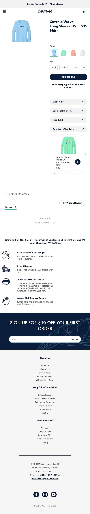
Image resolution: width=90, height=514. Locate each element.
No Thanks (45, 299)
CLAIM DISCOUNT (45, 291)
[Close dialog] (76, 233)
